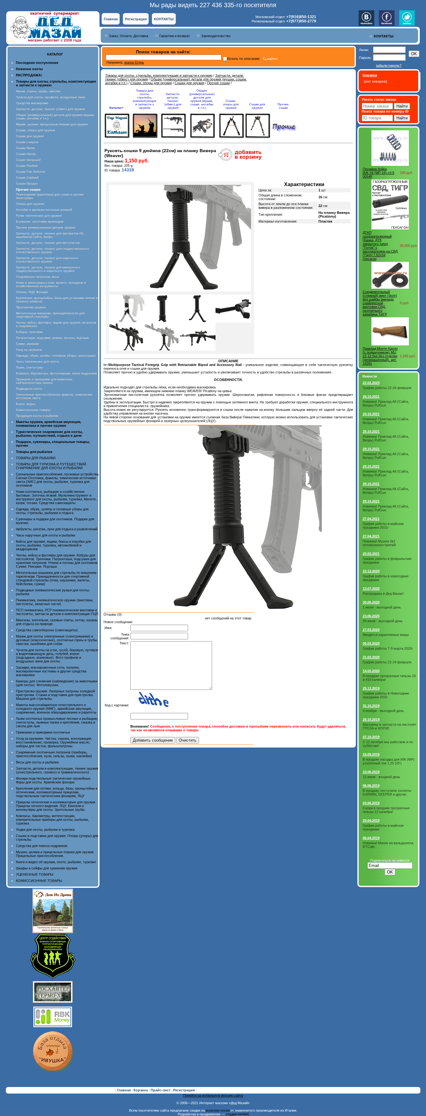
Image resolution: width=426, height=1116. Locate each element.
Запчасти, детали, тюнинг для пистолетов (48, 242)
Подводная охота (29, 388)
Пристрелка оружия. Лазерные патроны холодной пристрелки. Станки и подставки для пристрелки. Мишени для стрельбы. (55, 694)
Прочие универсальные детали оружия (45, 227)
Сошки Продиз (27, 183)
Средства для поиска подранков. (42, 846)
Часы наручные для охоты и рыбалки (45, 535)
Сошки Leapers (27, 142)
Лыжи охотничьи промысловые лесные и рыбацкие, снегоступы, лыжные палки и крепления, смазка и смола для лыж (57, 722)
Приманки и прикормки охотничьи (43, 732)
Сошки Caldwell (27, 177)
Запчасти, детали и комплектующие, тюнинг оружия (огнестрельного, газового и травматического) (57, 770)
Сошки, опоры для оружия (35, 130)
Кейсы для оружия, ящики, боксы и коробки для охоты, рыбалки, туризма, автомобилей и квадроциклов (53, 545)
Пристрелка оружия (31, 307)
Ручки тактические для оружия (38, 215)
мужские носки (218, 1110)
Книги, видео (26, 404)
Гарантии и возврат (174, 36)
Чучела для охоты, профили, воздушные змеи (50, 97)
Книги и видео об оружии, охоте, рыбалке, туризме (56, 862)
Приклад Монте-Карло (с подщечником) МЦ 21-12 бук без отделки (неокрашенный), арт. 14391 (380, 356)
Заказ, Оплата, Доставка (128, 36)
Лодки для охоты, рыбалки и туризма (45, 829)
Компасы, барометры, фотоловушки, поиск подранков (56, 373)
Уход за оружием (29, 349)
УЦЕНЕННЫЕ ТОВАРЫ (34, 874)
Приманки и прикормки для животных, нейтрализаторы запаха (44, 381)
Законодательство (215, 36)
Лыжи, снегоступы (29, 367)
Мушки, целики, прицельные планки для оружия (52, 124)
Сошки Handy (26, 154)
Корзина (141, 1090)
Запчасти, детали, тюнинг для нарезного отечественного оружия (47, 259)
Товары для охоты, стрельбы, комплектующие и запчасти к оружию (158, 75)
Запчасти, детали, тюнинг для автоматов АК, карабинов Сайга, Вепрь (50, 235)
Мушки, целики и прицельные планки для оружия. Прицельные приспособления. (55, 854)
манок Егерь (134, 62)
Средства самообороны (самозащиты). (47, 630)
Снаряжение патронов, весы (37, 276)
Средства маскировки (32, 103)
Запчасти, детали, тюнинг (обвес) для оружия (50, 109)
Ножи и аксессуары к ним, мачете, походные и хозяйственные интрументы (51, 284)
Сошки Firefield (27, 165)
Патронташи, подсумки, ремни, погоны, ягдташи (52, 337)
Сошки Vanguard (28, 159)
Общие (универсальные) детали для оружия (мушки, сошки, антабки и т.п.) (202, 99)
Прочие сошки (218, 83)
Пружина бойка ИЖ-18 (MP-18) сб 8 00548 (378, 172)
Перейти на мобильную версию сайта (213, 1095)
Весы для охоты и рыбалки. (38, 762)
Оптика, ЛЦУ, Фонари (32, 292)
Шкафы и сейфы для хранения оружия (46, 868)
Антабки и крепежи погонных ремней (44, 209)
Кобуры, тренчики (29, 332)
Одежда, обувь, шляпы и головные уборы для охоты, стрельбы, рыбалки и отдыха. (52, 511)
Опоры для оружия (30, 203)
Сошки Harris (25, 148)
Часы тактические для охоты (37, 361)
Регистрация (136, 19)
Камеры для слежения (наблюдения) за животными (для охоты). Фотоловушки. (56, 683)
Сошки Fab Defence (30, 171)
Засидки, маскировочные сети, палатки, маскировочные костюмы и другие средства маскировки (51, 671)
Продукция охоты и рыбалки (37, 415)
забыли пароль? (388, 65)
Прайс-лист (161, 1090)
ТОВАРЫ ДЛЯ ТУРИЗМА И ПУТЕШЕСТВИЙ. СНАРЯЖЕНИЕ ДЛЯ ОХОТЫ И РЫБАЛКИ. (51, 466)
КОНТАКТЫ (164, 19)
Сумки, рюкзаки (27, 343)
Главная (111, 19)
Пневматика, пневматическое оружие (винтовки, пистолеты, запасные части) (54, 602)
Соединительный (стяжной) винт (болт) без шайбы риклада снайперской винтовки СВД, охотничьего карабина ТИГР (380, 303)
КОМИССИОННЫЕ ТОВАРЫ (39, 881)
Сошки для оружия (30, 136)
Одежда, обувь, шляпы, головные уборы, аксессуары (55, 355)
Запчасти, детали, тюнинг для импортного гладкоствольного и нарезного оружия (48, 269)
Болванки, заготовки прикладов (39, 221)
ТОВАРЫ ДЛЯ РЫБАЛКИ (36, 458)
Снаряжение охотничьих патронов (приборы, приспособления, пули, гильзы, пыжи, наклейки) (54, 754)
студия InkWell (237, 1114)
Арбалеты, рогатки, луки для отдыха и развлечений (56, 529)
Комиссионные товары (33, 409)
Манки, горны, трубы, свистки (38, 91)
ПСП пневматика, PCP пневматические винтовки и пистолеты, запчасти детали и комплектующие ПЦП (57, 612)
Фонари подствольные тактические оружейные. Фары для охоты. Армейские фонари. (53, 780)
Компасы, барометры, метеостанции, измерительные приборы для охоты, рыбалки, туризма (52, 819)
